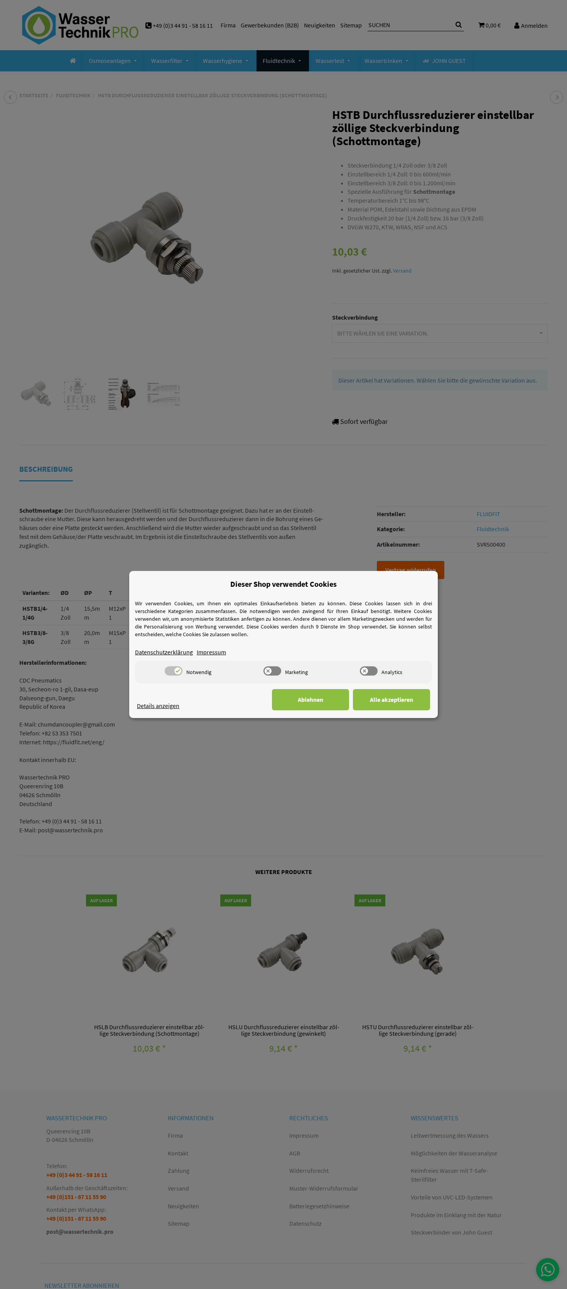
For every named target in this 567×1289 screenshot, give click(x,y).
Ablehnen (310, 699)
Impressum (211, 652)
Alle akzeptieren (391, 699)
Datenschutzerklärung (164, 652)
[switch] (173, 671)
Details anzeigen (158, 706)
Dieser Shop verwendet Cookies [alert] (283, 584)
